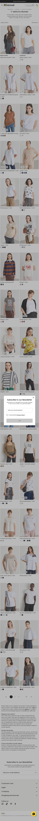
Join (19, 421)
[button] (33, 813)
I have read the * (17, 415)
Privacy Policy (21, 415)
